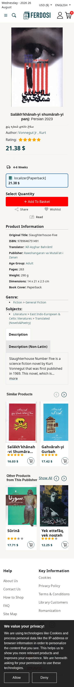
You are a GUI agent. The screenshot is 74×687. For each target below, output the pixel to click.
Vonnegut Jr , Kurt (32, 132)
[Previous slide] (56, 394)
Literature (20, 314)
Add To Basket (38, 201)
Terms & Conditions (54, 594)
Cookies (45, 577)
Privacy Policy (49, 586)
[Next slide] (64, 394)
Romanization (50, 610)
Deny (44, 677)
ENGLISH (61, 5)
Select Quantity (20, 193)
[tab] (18, 334)
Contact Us (12, 589)
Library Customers (53, 602)
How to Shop (13, 597)
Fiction (17, 302)
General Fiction (35, 302)
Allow (17, 677)
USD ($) (44, 5)
